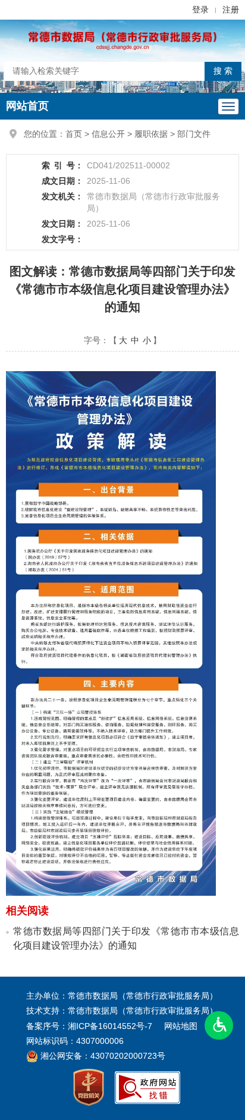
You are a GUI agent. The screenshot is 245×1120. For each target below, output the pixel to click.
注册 (230, 9)
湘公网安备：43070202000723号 (101, 1056)
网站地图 (180, 1026)
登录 (200, 9)
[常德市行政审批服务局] (122, 40)
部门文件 (194, 134)
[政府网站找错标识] (147, 1086)
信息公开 (108, 134)
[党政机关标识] (88, 1086)
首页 (73, 134)
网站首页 (27, 106)
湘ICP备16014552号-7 (110, 1026)
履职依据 (151, 134)
